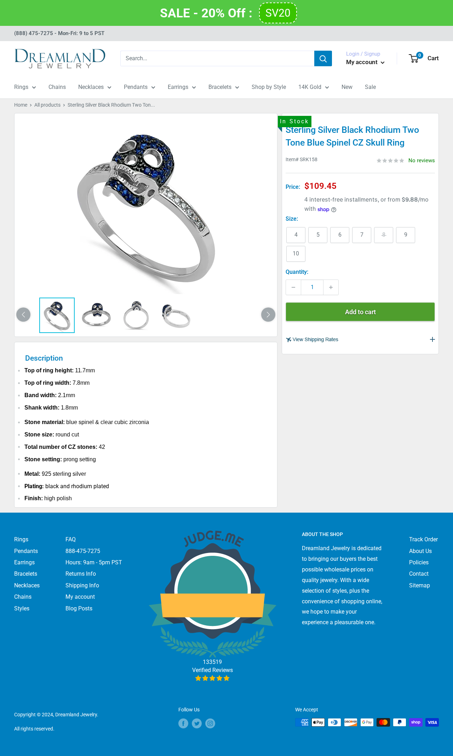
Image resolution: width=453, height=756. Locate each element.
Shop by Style (269, 87)
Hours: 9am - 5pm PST (93, 562)
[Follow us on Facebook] (183, 723)
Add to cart (360, 312)
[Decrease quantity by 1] (293, 287)
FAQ (70, 539)
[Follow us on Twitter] (197, 723)
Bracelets (219, 87)
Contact (419, 573)
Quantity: (297, 272)
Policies (419, 562)
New (347, 87)
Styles (21, 608)
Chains (57, 87)
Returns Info (80, 573)
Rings (21, 87)
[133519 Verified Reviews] (212, 678)
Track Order (423, 539)
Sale (370, 87)
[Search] (323, 58)
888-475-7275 (82, 551)
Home (20, 105)
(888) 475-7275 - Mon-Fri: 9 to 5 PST (59, 33)
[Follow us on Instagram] (210, 723)
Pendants (136, 87)
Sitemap (419, 585)
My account (362, 62)
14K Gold (309, 87)
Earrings (178, 87)
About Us (420, 551)
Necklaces (91, 87)
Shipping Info (82, 585)
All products (47, 105)
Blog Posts (78, 608)
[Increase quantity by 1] (330, 287)
